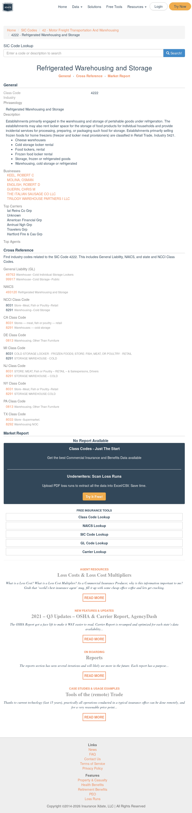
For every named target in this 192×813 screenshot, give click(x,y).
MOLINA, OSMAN (20, 179)
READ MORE (94, 597)
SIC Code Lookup (94, 534)
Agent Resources (94, 569)
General (65, 75)
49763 (10, 274)
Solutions (94, 6)
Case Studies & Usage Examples (94, 688)
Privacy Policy (92, 768)
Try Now (180, 6)
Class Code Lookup (94, 517)
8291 (9, 327)
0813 (9, 340)
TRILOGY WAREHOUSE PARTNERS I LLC (38, 198)
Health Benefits (92, 784)
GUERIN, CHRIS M (21, 189)
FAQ (92, 754)
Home (62, 6)
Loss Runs (92, 798)
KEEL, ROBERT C (20, 175)
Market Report (119, 75)
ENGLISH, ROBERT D (23, 184)
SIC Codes (29, 30)
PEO (92, 794)
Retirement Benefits (92, 789)
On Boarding (94, 652)
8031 (9, 322)
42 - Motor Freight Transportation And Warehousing (80, 30)
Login (159, 6)
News (93, 749)
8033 (9, 419)
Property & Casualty (92, 780)
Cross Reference (89, 75)
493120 (11, 292)
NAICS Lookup (94, 525)
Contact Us (92, 758)
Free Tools (114, 6)
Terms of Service (92, 763)
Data (76, 6)
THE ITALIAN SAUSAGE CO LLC (31, 193)
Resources (135, 6)
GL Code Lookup (94, 543)
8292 (9, 424)
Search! (176, 53)
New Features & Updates (94, 610)
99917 (10, 279)
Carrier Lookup (94, 551)
